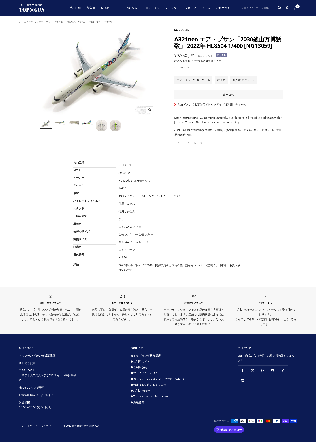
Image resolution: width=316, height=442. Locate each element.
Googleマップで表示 (31, 387)
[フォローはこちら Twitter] (253, 370)
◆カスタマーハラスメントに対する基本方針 (158, 379)
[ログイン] (287, 7)
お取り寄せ (133, 8)
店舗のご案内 (27, 363)
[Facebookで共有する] (184, 143)
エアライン (153, 8)
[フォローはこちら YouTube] (273, 370)
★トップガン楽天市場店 (146, 355)
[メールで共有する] (201, 143)
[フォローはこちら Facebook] (243, 370)
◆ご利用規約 (139, 367)
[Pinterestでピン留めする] (189, 143)
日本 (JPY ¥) (247, 8)
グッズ (206, 8)
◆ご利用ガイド (140, 361)
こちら (259, 309)
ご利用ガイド (224, 8)
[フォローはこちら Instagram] (263, 370)
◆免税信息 (137, 402)
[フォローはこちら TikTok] (283, 370)
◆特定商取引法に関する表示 (148, 384)
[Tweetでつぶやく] (194, 143)
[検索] (279, 7)
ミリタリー (172, 8)
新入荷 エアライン (243, 80)
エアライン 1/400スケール (193, 80)
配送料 (186, 61)
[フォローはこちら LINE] (243, 381)
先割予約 (75, 8)
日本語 (265, 8)
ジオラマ (190, 8)
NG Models (181, 30)
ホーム (22, 22)
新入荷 (91, 8)
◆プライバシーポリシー (146, 373)
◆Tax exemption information (149, 396)
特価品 (105, 8)
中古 (118, 8)
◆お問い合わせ (140, 390)
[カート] (295, 8)
